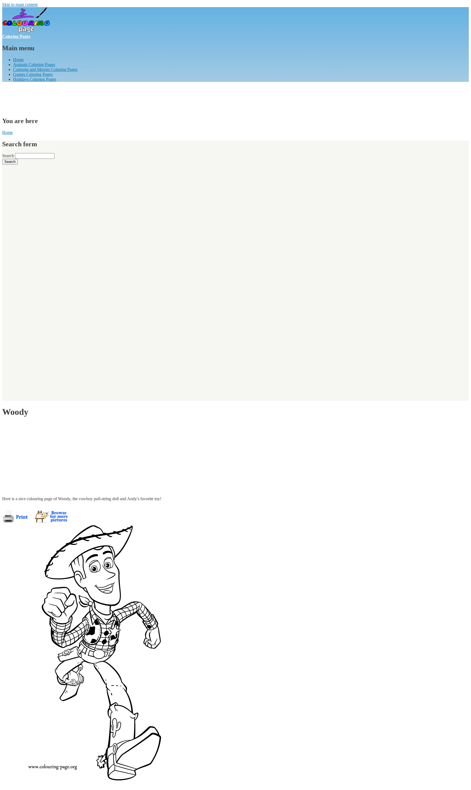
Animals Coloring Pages (34, 64)
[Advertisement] (101, 98)
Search (8, 155)
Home (18, 59)
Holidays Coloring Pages (34, 79)
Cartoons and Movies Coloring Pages (45, 69)
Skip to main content (20, 4)
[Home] (26, 31)
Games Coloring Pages (33, 74)
